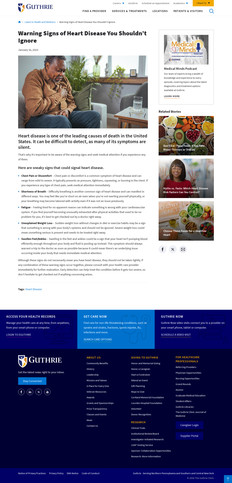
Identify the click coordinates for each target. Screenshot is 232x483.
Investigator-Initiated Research (147, 439)
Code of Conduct (90, 473)
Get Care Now (95, 316)
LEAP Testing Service (142, 445)
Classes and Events (97, 414)
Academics (179, 3)
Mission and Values (97, 380)
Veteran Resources (96, 391)
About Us (94, 357)
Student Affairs (183, 401)
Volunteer (136, 408)
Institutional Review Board (145, 433)
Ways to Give (137, 391)
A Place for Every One (98, 386)
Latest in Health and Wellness (40, 22)
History (90, 368)
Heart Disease (33, 289)
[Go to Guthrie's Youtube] (47, 392)
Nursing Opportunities (187, 378)
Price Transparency (97, 408)
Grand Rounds (183, 384)
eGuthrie (133, 3)
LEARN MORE (172, 96)
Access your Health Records (30, 316)
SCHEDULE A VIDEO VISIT (176, 334)
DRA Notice (72, 473)
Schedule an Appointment (155, 3)
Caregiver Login (189, 425)
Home (19, 22)
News (89, 420)
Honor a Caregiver (140, 368)
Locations (160, 11)
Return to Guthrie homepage (35, 7)
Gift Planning (138, 386)
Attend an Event (139, 380)
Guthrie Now (172, 316)
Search (211, 11)
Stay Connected (32, 381)
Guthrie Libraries (185, 406)
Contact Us (92, 425)
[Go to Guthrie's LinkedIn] (30, 392)
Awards (91, 397)
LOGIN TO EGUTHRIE (18, 334)
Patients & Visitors (188, 11)
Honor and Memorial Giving (145, 363)
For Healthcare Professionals (188, 359)
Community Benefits (97, 363)
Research (138, 422)
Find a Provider (94, 11)
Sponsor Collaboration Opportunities (151, 450)
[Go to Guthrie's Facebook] (21, 392)
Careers (117, 3)
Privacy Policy (56, 473)
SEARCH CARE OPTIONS (98, 339)
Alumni (179, 389)
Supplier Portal (189, 436)
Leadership (93, 374)
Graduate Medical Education (190, 395)
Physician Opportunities (188, 372)
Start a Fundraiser (140, 374)
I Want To (201, 3)
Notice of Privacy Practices (32, 473)
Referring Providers (186, 367)
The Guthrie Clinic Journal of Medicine (191, 413)
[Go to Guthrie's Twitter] (39, 392)
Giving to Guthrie (144, 357)
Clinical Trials (138, 428)
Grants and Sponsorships (100, 403)
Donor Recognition (141, 414)
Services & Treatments (129, 11)
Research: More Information (146, 456)
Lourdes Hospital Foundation (146, 403)
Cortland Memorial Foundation (147, 397)
